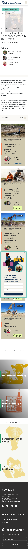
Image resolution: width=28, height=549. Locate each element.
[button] (13, 277)
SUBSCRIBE (13, 294)
